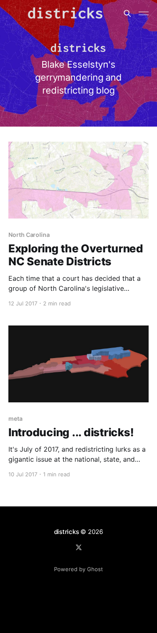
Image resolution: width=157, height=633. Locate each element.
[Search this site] (127, 13)
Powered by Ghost (78, 569)
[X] (78, 547)
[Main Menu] (143, 13)
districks (66, 532)
